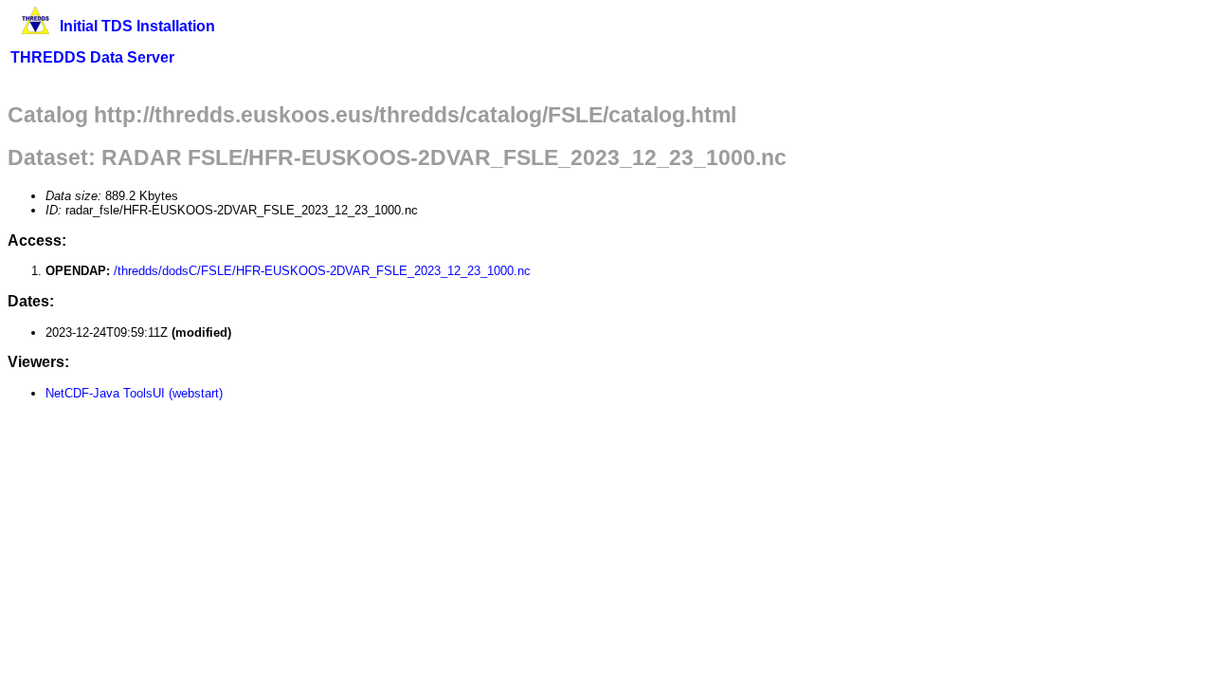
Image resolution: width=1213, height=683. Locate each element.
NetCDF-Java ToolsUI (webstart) (134, 393)
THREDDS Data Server (92, 57)
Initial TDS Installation (137, 26)
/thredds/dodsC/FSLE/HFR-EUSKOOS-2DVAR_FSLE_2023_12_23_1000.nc (322, 271)
